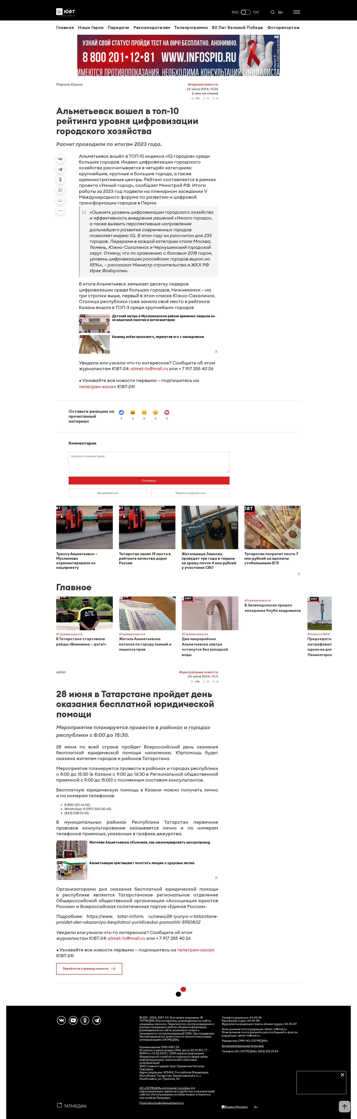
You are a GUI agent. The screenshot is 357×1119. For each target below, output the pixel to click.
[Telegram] (60, 169)
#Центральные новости (198, 672)
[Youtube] (73, 1020)
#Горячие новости (203, 84)
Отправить (149, 480)
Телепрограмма (191, 27)
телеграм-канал (97, 386)
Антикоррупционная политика (243, 1045)
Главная (65, 27)
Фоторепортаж (283, 27)
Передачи (118, 27)
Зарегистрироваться (190, 493)
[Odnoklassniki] (85, 1020)
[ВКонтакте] (60, 159)
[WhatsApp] (60, 190)
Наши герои (91, 27)
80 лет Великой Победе (237, 27)
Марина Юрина (69, 84)
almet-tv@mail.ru (149, 368)
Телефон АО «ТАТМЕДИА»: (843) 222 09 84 (250, 1051)
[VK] (61, 1020)
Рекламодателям (151, 27)
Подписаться (321, 1088)
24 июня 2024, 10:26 (202, 89)
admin (61, 672)
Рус (235, 12)
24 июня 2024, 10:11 (203, 676)
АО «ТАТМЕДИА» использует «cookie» (164, 1088)
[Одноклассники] (60, 179)
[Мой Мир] (60, 200)
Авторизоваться (107, 493)
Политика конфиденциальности (161, 1103)
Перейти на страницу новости (85, 968)
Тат (256, 12)
